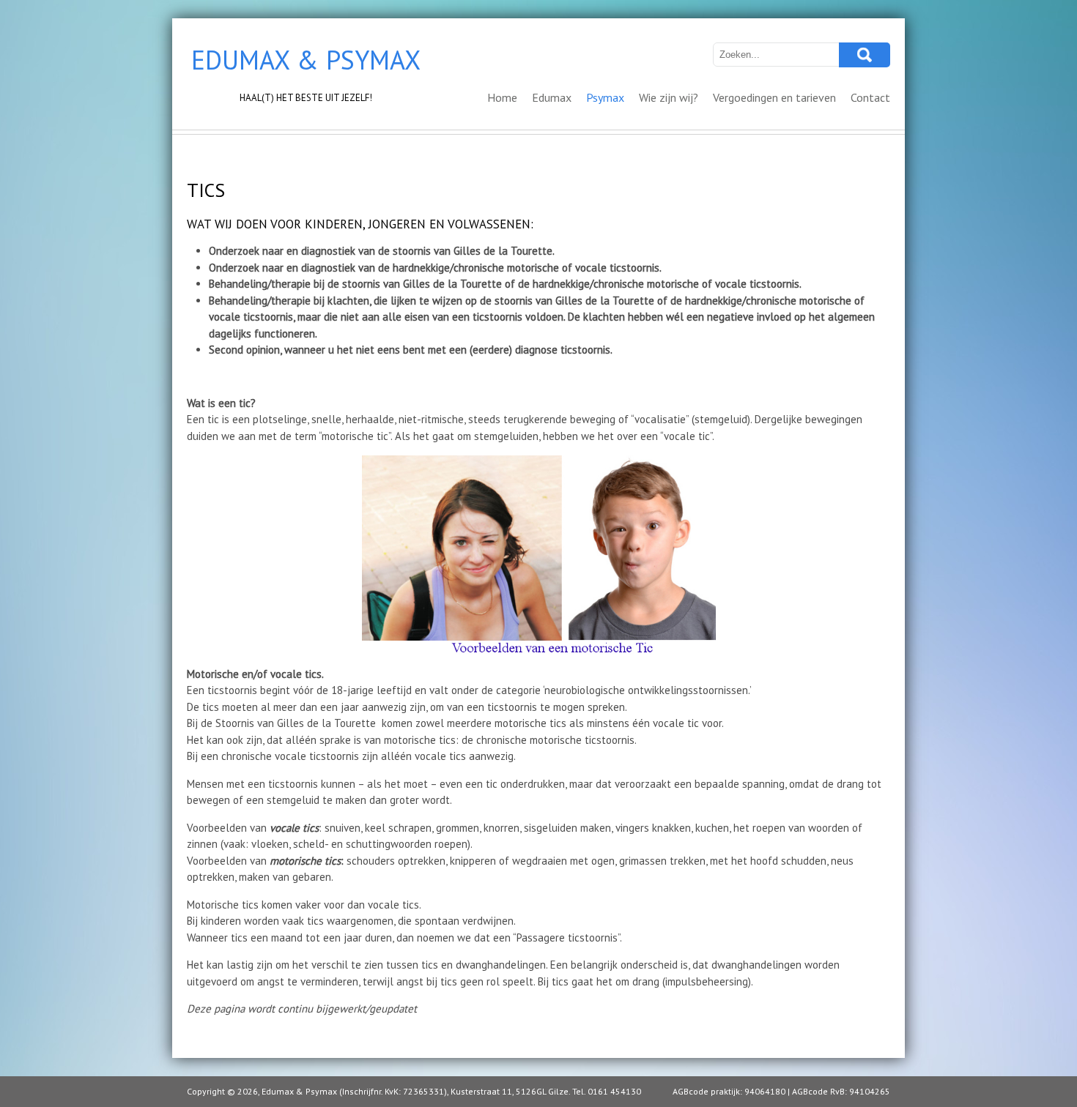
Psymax (605, 97)
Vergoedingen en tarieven (774, 97)
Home (502, 97)
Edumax (551, 97)
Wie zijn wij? (668, 97)
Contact (870, 97)
